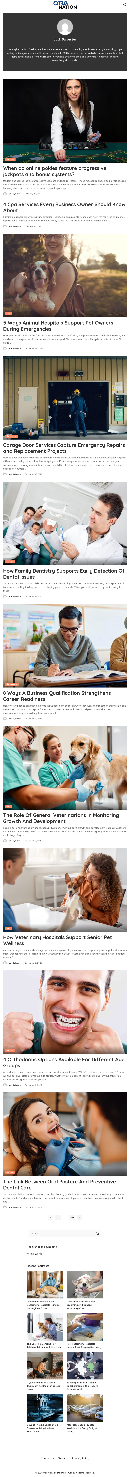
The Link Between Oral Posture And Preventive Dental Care (59, 1184)
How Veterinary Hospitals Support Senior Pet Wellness (57, 940)
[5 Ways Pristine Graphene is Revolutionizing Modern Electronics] (45, 1408)
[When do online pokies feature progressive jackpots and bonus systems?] (65, 121)
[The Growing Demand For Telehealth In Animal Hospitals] (45, 1327)
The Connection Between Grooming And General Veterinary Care (81, 1305)
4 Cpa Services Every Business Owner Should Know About (64, 207)
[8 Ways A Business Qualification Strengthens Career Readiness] (65, 646)
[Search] (125, 5)
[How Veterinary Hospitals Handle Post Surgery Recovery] (85, 1327)
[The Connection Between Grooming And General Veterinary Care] (85, 1285)
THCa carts (34, 1254)
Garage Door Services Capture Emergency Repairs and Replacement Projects (64, 448)
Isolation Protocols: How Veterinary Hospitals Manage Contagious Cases (43, 1305)
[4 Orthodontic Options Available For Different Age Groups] (65, 1012)
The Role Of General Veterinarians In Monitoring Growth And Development (61, 818)
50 (72, 1217)
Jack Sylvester (15, 194)
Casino (10, 159)
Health (10, 562)
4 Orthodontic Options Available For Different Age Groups (63, 1062)
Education (12, 684)
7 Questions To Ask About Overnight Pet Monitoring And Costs (43, 1386)
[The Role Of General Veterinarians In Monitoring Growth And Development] (65, 768)
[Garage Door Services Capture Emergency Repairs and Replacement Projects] (65, 398)
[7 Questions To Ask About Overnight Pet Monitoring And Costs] (45, 1366)
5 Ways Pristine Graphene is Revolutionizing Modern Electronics (42, 1428)
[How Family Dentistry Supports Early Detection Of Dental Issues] (65, 523)
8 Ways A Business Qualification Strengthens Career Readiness (57, 696)
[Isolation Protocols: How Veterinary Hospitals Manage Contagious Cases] (45, 1285)
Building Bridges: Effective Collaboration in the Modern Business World (82, 1386)
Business (11, 436)
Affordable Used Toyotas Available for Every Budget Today (82, 1428)
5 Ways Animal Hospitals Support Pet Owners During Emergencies (58, 325)
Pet (8, 314)
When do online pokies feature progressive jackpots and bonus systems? (54, 171)
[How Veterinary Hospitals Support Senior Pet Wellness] (65, 890)
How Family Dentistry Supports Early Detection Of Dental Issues (64, 574)
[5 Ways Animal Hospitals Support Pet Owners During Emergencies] (65, 275)
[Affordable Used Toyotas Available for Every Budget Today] (85, 1408)
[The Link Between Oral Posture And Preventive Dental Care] (65, 1134)
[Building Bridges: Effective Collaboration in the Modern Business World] (85, 1366)
